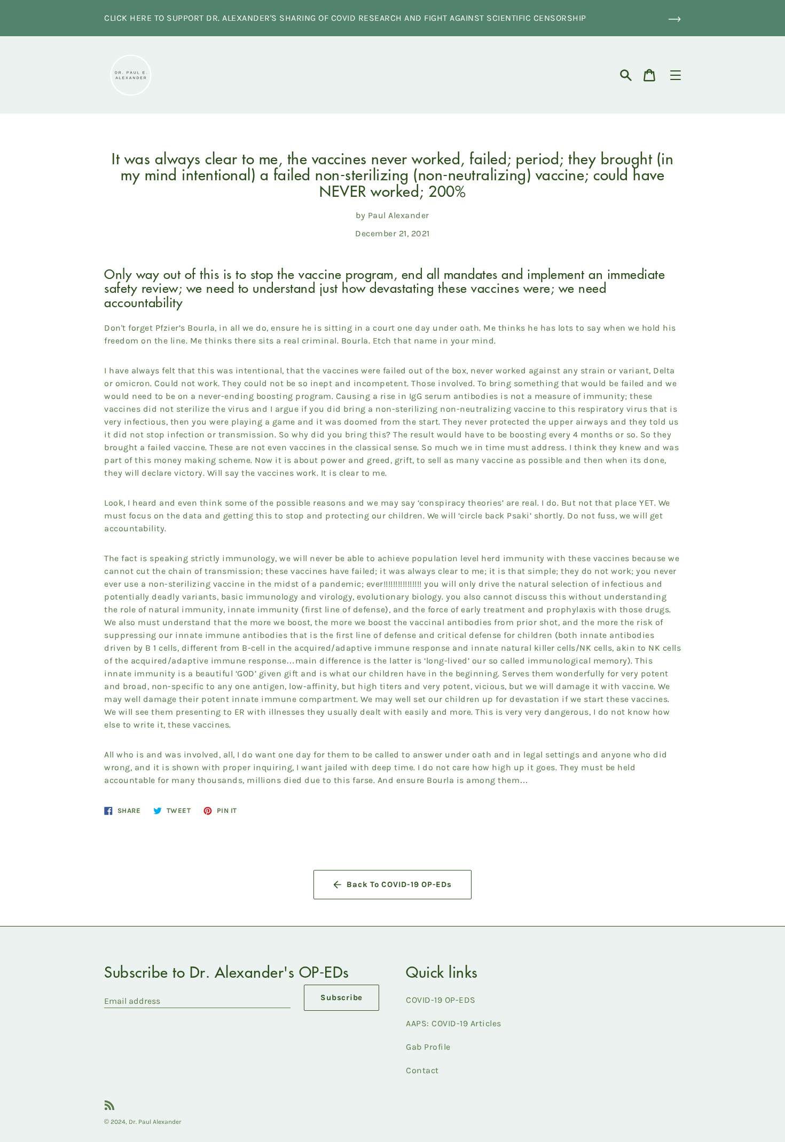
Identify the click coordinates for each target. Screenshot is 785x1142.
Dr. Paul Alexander (155, 1121)
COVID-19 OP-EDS (441, 1000)
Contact (422, 1070)
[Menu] (675, 75)
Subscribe (341, 997)
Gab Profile (428, 1047)
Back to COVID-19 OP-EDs (399, 884)
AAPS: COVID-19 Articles (453, 1023)
